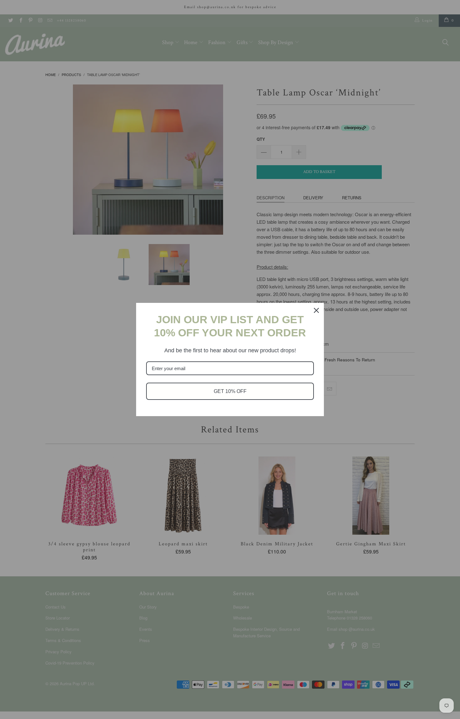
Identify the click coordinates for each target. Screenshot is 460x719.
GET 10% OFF (230, 391)
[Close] (316, 310)
